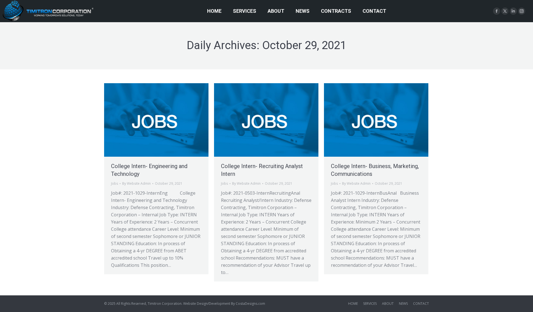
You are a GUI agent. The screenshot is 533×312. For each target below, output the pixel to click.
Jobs (114, 183)
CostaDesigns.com (250, 303)
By (136, 183)
